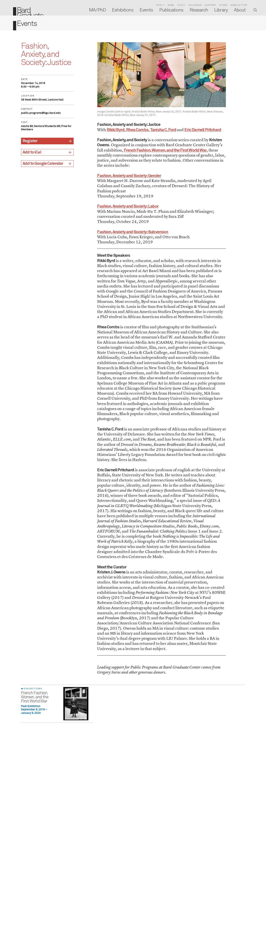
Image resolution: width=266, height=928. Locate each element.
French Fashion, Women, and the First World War (34, 697)
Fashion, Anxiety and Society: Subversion (132, 232)
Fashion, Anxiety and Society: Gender (129, 176)
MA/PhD (97, 10)
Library (220, 10)
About (240, 10)
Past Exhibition (30, 706)
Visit (181, 5)
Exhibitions (122, 10)
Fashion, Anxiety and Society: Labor (128, 206)
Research (199, 10)
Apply (160, 5)
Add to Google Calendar (43, 164)
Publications (171, 10)
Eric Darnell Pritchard (202, 130)
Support (210, 5)
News (171, 5)
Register (30, 141)
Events (146, 10)
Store (223, 5)
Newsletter (239, 5)
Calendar (195, 5)
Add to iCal (32, 152)
